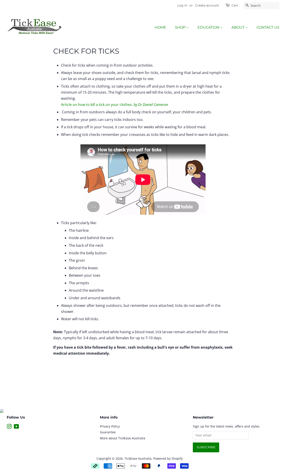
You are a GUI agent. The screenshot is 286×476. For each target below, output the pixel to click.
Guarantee (108, 432)
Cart (234, 5)
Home (160, 27)
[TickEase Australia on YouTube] (16, 427)
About (238, 27)
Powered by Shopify (168, 458)
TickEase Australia (137, 458)
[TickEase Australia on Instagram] (9, 427)
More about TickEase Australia (122, 438)
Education (209, 27)
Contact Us (268, 27)
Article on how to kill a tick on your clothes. (114, 104)
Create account (207, 5)
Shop (180, 27)
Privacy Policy (110, 426)
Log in (182, 5)
